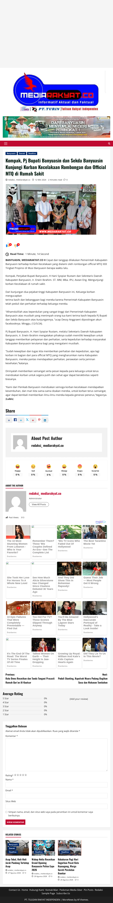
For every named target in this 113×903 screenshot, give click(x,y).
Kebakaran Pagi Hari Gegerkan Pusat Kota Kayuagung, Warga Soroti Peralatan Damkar (68, 866)
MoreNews (68, 899)
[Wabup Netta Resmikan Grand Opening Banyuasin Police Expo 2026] (43, 848)
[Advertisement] (56, 34)
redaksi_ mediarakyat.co (19, 179)
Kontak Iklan (51, 889)
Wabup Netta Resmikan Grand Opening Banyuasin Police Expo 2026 (43, 865)
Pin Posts (88, 889)
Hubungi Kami (36, 889)
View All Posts (39, 504)
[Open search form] (109, 143)
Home (25, 889)
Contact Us (14, 889)
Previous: (30, 678)
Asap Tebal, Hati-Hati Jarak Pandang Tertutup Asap (17, 863)
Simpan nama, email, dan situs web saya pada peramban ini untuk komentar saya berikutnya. (50, 813)
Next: (82, 678)
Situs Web (11, 801)
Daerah (22, 153)
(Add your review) (79, 698)
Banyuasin (11, 153)
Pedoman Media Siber (71, 889)
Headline (32, 153)
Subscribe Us (63, 893)
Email (9, 790)
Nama (10, 779)
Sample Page (48, 893)
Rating (9, 775)
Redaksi (99, 889)
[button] (6, 143)
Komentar (12, 736)
